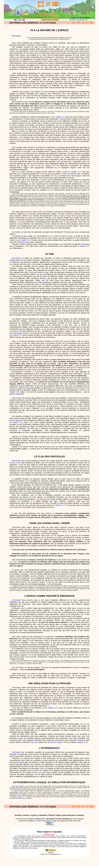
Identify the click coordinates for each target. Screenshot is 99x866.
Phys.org (34, 742)
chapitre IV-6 (85, 246)
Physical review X (56, 742)
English (19, 20)
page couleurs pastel (50, 20)
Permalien (16, 36)
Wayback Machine (42, 37)
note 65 (44, 280)
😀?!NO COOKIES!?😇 (78, 20)
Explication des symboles (80, 18)
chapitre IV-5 (53, 708)
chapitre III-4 (39, 92)
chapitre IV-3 (60, 505)
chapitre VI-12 (82, 742)
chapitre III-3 (50, 166)
